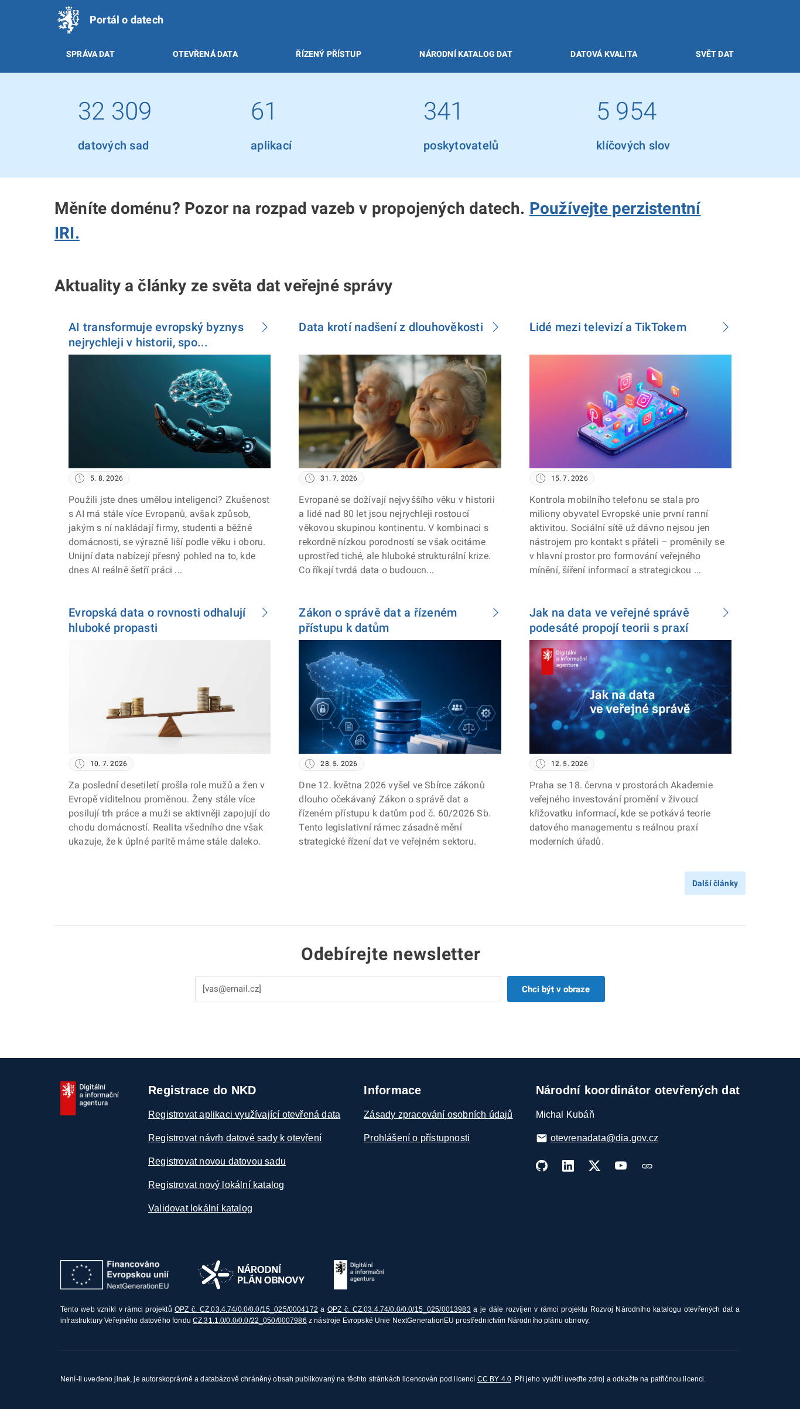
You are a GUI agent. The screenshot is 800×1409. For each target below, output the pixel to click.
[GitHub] (542, 1166)
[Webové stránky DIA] (647, 1166)
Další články (715, 883)
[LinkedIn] (568, 1166)
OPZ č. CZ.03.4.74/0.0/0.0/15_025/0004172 (246, 1309)
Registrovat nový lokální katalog (216, 1185)
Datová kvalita (603, 54)
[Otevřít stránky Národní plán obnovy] (251, 1274)
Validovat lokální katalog (200, 1208)
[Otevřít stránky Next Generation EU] (114, 1274)
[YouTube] (621, 1166)
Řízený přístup (328, 54)
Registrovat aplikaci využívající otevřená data (244, 1114)
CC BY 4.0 (494, 1379)
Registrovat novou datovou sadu (217, 1161)
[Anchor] (88, 231)
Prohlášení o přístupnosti (417, 1138)
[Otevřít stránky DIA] (359, 1274)
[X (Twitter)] (594, 1166)
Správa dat (90, 54)
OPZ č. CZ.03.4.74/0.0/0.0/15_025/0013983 (399, 1309)
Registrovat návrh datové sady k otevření (235, 1138)
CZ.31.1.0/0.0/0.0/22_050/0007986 (250, 1320)
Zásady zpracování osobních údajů (438, 1114)
